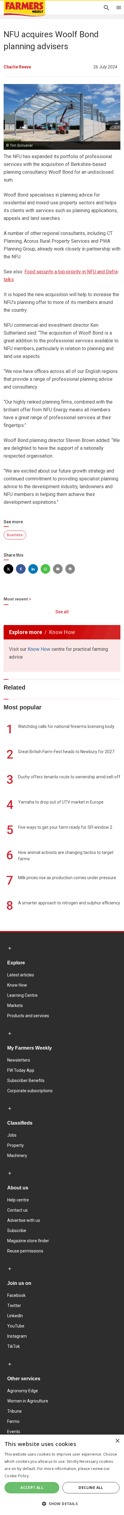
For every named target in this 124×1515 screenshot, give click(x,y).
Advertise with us (23, 1220)
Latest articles (20, 974)
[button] (62, 1504)
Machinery (17, 1155)
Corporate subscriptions (30, 1090)
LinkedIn (15, 1315)
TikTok (13, 1346)
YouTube (15, 1326)
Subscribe (16, 1230)
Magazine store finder (28, 1240)
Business (15, 535)
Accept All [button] (31, 1487)
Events (13, 1431)
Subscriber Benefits (26, 1080)
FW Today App (20, 1070)
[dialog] (62, 1475)
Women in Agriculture (27, 1401)
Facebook (16, 1295)
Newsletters (18, 1060)
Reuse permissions (25, 1251)
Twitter (14, 1305)
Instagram (17, 1336)
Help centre (18, 1200)
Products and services (28, 1015)
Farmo (13, 1421)
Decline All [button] (91, 1487)
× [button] (117, 1441)
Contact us (17, 1210)
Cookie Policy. (17, 1475)
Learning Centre (22, 995)
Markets (15, 1005)
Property (15, 1145)
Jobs (12, 1135)
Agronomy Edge (22, 1390)
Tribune (14, 1411)
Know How (39, 649)
